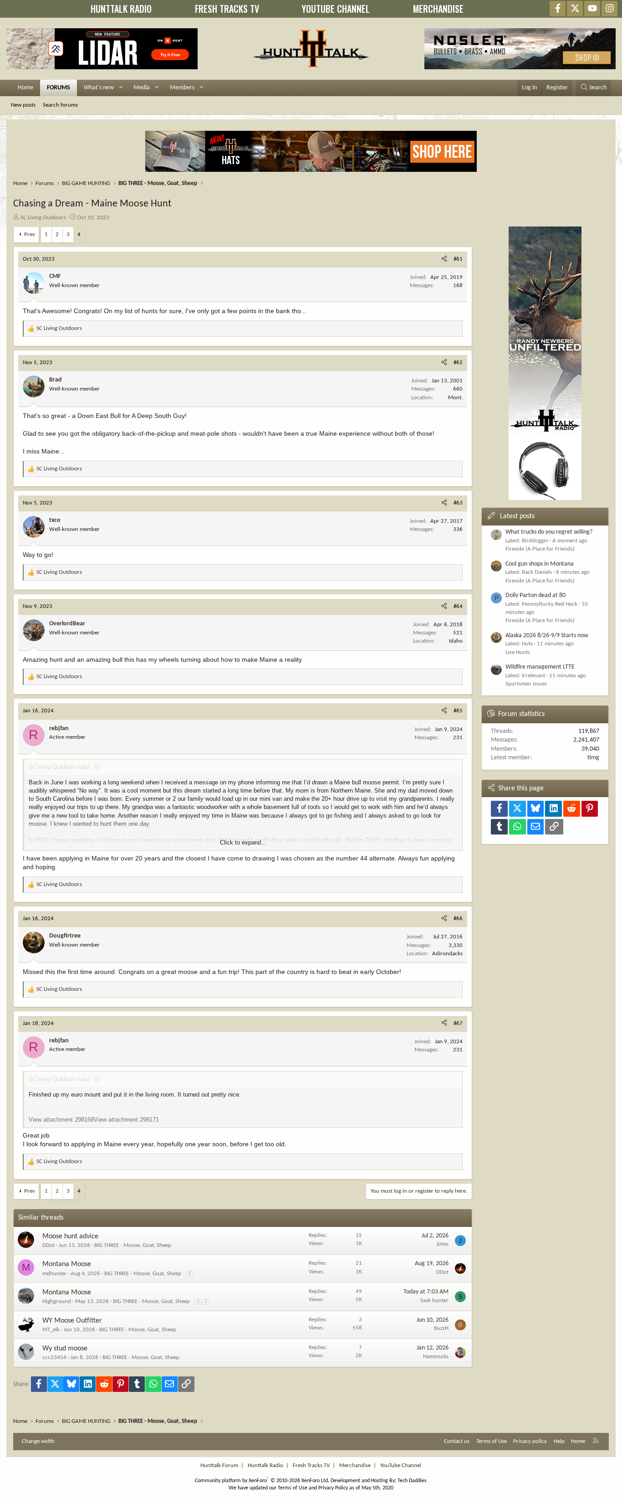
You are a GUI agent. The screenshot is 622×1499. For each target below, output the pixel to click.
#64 (458, 606)
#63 (458, 503)
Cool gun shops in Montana (539, 564)
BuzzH (441, 1328)
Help (559, 1441)
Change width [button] (38, 1441)
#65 (458, 711)
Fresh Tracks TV (311, 1465)
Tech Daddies (412, 1481)
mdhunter (54, 1274)
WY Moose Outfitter (72, 1320)
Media (141, 87)
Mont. (455, 398)
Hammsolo (436, 1357)
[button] (121, 88)
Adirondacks (447, 954)
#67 (458, 1023)
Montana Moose (66, 1264)
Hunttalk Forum (219, 1465)
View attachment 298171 (126, 1119)
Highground (56, 1301)
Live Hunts (517, 652)
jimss (443, 1244)
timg (593, 757)
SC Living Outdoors (43, 218)
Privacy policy (530, 1441)
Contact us (456, 1441)
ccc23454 (54, 1357)
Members (182, 87)
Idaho (456, 641)
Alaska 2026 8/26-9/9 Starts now (546, 635)
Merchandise (355, 1465)
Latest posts (517, 516)
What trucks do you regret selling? (548, 532)
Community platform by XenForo (262, 1481)
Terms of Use (491, 1441)
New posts (23, 105)
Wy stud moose (64, 1348)
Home (25, 87)
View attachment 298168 (61, 1119)
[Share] (444, 259)
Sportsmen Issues (526, 684)
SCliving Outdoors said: (60, 766)
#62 (458, 363)
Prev (29, 234)
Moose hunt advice (70, 1236)
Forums (58, 87)
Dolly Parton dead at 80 (535, 595)
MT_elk (51, 1330)
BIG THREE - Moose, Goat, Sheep (132, 1245)
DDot (48, 1245)
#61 (458, 259)
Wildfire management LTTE (540, 667)
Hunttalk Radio (265, 1465)
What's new (99, 87)
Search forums (60, 105)
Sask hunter (434, 1300)
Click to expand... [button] (243, 842)
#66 (458, 919)
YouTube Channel (400, 1465)
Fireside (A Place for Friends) (540, 549)
